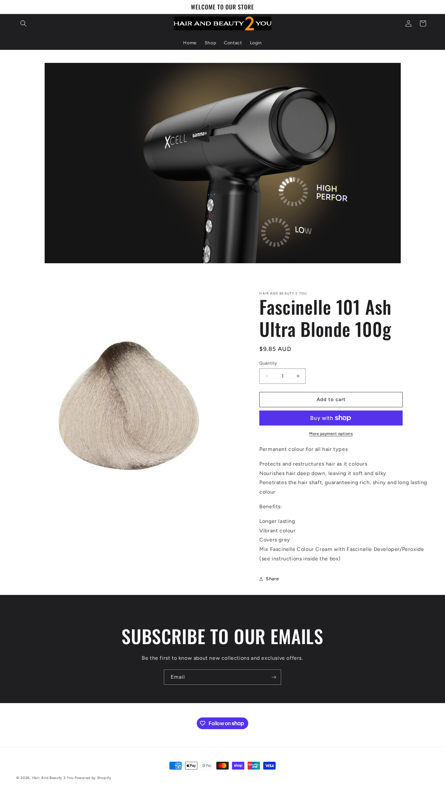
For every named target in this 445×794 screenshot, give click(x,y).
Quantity (268, 363)
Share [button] (272, 579)
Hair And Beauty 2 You (53, 778)
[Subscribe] (273, 677)
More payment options (331, 433)
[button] (23, 23)
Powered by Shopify (93, 778)
